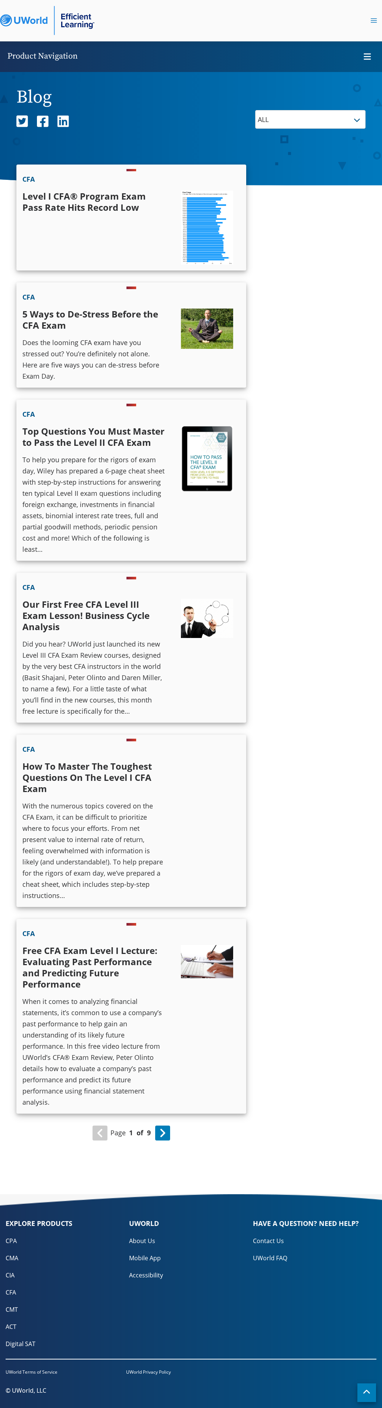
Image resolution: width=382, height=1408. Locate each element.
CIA (10, 1275)
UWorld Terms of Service (31, 1372)
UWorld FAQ (270, 1258)
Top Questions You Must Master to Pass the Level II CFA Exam (93, 436)
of (140, 1132)
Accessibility (146, 1275)
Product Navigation (42, 56)
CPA (11, 1241)
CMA (12, 1258)
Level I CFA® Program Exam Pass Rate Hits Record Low (84, 201)
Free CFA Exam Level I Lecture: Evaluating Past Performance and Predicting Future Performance (89, 967)
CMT (12, 1309)
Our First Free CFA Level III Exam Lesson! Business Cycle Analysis (86, 615)
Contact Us (268, 1241)
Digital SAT (20, 1344)
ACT (11, 1327)
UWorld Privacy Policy (148, 1372)
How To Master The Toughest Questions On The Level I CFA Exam (87, 777)
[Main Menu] (374, 20)
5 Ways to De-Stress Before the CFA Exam (90, 319)
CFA (11, 1292)
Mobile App (145, 1258)
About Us (142, 1241)
